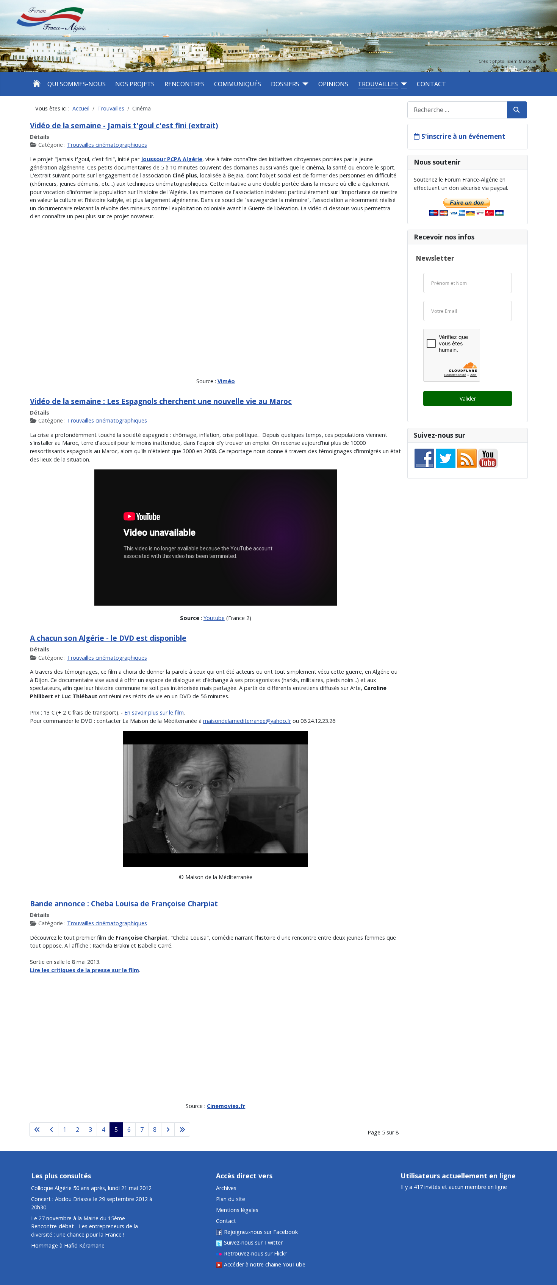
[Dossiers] (303, 84)
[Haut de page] (544, 1241)
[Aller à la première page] (37, 1129)
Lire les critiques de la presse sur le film (84, 970)
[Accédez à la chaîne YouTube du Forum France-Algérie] (488, 457)
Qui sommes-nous (76, 84)
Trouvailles (378, 84)
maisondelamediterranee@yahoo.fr (247, 720)
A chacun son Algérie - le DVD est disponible (108, 638)
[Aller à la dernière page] (182, 1129)
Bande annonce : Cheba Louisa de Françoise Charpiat (124, 903)
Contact (431, 84)
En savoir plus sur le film (154, 712)
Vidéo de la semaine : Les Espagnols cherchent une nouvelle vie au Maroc (161, 401)
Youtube (214, 618)
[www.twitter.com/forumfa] (445, 457)
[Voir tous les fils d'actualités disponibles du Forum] (467, 457)
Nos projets (135, 84)
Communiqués (237, 84)
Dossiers (285, 84)
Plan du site (230, 1199)
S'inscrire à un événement (463, 136)
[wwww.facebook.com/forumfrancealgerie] (424, 457)
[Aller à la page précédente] (51, 1129)
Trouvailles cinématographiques (107, 144)
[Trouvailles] (402, 84)
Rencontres (184, 84)
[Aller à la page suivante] (168, 1129)
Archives (226, 1188)
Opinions (333, 84)
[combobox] (457, 109)
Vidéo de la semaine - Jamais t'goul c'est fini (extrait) (124, 125)
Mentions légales (237, 1210)
